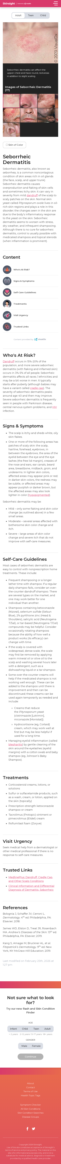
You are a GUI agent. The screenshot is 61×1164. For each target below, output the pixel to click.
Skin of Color (15, 145)
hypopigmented (39, 495)
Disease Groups (30, 1117)
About (30, 1083)
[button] (56, 52)
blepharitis (15, 744)
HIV (54, 407)
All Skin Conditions (30, 1109)
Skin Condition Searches (30, 1112)
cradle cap (36, 388)
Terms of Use (30, 1091)
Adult (18, 15)
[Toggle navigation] (55, 3)
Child (43, 15)
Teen (31, 15)
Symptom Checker (30, 1104)
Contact (30, 1087)
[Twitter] (33, 1129)
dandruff (32, 195)
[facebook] (27, 1129)
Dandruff (8, 361)
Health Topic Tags (30, 1095)
